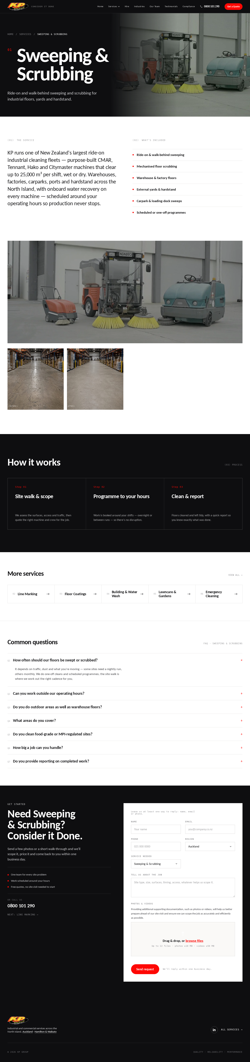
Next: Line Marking (23, 915)
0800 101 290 (21, 905)
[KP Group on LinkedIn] (214, 1029)
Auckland (28, 1031)
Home (100, 6)
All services (231, 1029)
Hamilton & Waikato (46, 1031)
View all (235, 575)
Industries (139, 6)
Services (112, 6)
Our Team (155, 6)
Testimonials (171, 6)
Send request (145, 969)
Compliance (189, 6)
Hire (127, 6)
